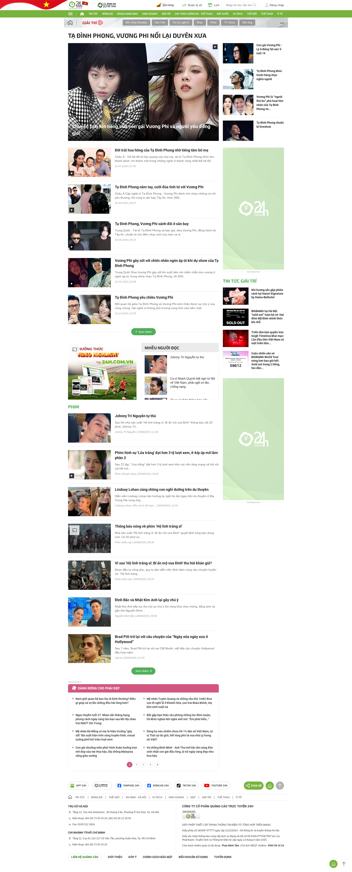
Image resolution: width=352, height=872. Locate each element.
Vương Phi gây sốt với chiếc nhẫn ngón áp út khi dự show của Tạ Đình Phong (167, 263)
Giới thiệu (115, 857)
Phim (213, 22)
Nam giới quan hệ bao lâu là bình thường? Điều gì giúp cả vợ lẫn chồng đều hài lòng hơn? (106, 700)
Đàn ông (247, 22)
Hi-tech (238, 13)
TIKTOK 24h (189, 785)
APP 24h (81, 785)
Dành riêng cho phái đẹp (99, 688)
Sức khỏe (223, 13)
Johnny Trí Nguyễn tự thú (187, 357)
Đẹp (193, 797)
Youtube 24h (219, 785)
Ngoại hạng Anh (127, 13)
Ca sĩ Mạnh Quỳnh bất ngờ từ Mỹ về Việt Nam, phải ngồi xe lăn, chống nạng (192, 382)
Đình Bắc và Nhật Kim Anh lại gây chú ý (146, 600)
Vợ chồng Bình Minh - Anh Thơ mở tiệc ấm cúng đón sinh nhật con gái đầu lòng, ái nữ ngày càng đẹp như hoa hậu (180, 751)
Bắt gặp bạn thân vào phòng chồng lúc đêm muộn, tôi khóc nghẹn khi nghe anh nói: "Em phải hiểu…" (179, 717)
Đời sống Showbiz (136, 22)
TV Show (229, 22)
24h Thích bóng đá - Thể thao (193, 13)
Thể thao (267, 13)
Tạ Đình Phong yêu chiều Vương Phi (144, 297)
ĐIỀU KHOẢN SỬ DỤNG (193, 857)
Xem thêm (145, 331)
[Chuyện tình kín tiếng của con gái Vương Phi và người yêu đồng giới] (143, 91)
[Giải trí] (93, 22)
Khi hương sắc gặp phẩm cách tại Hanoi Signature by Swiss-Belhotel (267, 293)
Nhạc (200, 22)
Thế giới (252, 13)
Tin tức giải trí (181, 22)
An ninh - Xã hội (136, 797)
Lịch (216, 5)
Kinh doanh (149, 13)
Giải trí (166, 13)
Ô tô (280, 13)
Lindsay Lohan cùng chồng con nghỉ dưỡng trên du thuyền (162, 489)
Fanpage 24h (131, 785)
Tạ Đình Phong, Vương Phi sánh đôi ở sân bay (152, 224)
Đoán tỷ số (195, 5)
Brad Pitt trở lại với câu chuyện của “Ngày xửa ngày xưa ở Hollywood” (161, 639)
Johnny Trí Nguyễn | (126, 432)
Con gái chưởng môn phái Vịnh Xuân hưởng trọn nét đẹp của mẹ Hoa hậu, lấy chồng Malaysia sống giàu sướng (106, 751)
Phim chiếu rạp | (124, 542)
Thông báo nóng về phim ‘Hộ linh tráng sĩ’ (148, 526)
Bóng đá (107, 13)
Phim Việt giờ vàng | (126, 473)
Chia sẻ (256, 785)
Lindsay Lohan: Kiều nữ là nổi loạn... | (136, 505)
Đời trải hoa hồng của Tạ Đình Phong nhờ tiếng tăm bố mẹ (161, 150)
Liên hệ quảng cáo (84, 857)
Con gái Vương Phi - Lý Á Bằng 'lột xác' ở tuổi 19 (269, 49)
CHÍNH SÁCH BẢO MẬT (158, 857)
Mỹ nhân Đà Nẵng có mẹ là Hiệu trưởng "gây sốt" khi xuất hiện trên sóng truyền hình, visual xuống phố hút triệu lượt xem (105, 735)
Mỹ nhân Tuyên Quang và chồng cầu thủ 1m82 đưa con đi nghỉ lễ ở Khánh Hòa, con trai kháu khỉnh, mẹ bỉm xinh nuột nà (179, 703)
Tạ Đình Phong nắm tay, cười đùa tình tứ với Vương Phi (159, 187)
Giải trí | (119, 657)
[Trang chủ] (74, 22)
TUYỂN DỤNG (223, 857)
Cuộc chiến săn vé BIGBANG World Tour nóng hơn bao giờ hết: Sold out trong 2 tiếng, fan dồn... (265, 361)
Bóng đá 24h (161, 785)
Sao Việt (160, 22)
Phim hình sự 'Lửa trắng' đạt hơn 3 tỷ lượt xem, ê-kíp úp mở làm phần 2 (166, 455)
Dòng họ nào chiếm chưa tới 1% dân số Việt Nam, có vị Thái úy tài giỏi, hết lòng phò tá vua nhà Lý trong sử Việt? (180, 735)
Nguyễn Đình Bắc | (125, 616)
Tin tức (93, 13)
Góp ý (132, 857)
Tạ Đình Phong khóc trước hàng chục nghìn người (269, 75)
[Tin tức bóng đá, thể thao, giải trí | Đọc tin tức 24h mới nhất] (78, 5)
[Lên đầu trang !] (344, 864)
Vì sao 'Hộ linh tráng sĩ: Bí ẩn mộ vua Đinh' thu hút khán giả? (163, 563)
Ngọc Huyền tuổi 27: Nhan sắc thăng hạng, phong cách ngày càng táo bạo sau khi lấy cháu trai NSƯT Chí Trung (106, 719)
